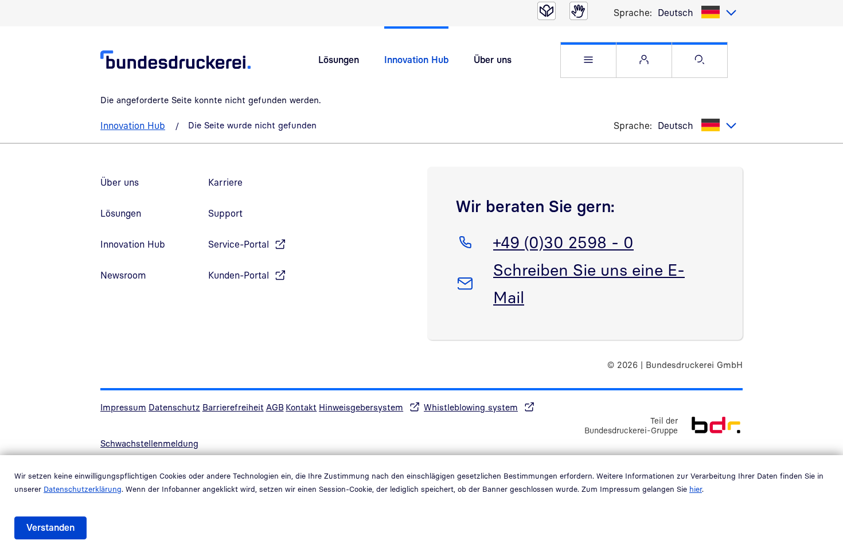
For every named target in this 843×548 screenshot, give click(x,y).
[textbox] (697, 12)
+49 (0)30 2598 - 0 (563, 242)
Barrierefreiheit (233, 407)
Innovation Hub (416, 59)
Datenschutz (174, 407)
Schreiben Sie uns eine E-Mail (589, 283)
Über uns (493, 59)
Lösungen (338, 59)
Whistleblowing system (471, 407)
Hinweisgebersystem (361, 407)
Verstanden (50, 527)
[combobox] (697, 12)
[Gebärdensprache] (578, 11)
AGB (275, 407)
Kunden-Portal (238, 275)
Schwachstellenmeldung (149, 443)
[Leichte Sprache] (546, 11)
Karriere (225, 182)
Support (225, 213)
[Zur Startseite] (710, 424)
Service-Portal (238, 244)
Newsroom (123, 275)
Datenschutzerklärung (83, 489)
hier (695, 489)
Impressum (123, 407)
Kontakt (301, 407)
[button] (588, 60)
